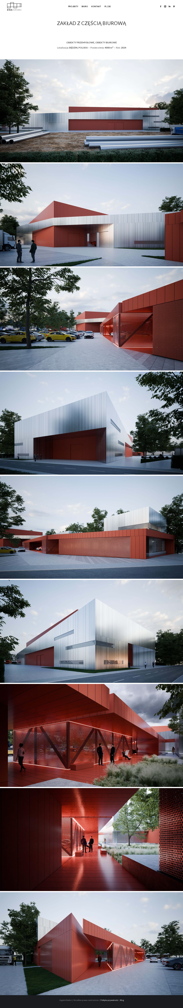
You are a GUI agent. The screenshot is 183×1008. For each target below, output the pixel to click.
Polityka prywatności (109, 1000)
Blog (122, 1000)
